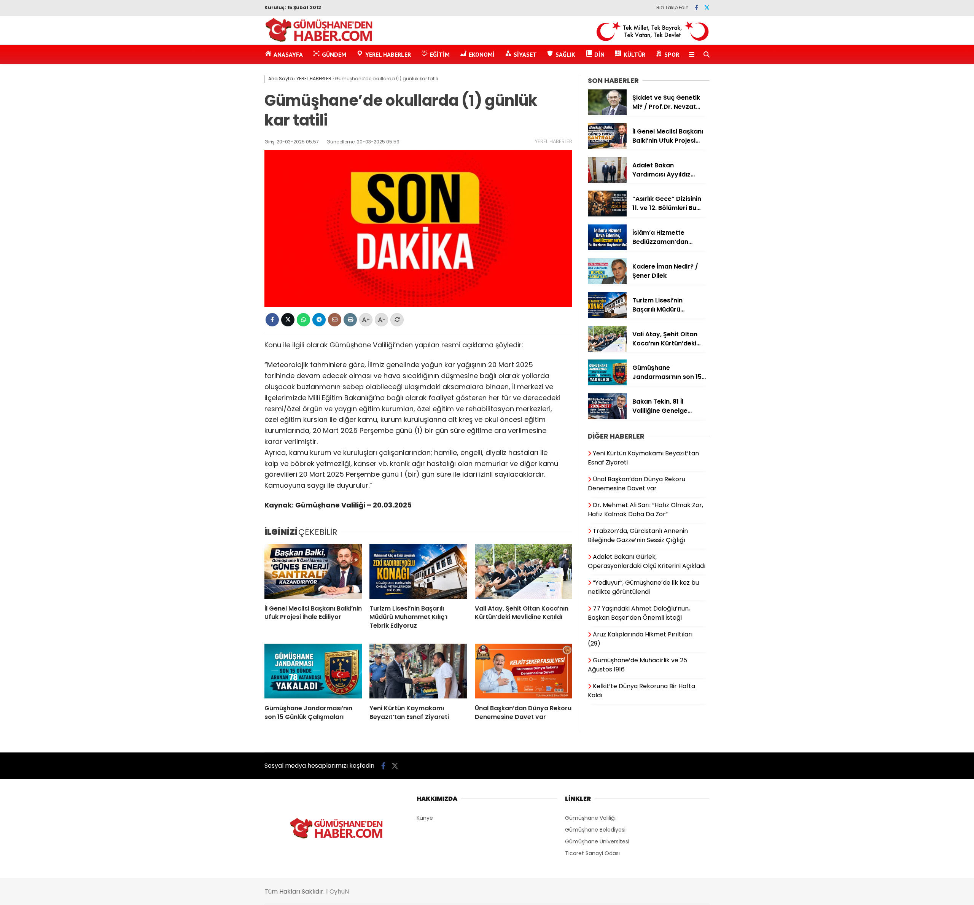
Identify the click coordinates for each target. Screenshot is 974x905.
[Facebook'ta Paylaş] (272, 319)
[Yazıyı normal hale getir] (397, 319)
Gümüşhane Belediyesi (595, 829)
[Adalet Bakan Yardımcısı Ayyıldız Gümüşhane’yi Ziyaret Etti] (607, 181)
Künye (425, 818)
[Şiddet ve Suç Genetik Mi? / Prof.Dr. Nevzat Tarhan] (607, 113)
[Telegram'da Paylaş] (319, 319)
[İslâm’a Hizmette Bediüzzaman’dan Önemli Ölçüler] (607, 248)
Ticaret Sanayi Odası (592, 853)
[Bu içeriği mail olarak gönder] (334, 319)
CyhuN (339, 891)
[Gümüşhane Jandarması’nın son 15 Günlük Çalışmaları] (313, 671)
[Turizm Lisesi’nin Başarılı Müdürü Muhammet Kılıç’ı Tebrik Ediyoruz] (418, 571)
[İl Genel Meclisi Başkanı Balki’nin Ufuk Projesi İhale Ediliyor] (313, 571)
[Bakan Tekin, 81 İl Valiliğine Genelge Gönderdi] (607, 417)
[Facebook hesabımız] (696, 7)
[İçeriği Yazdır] (350, 319)
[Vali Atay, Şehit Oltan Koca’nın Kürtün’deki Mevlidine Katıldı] (523, 571)
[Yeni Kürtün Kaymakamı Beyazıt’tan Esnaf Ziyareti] (418, 671)
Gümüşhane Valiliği (590, 818)
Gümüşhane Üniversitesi (597, 841)
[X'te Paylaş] (287, 319)
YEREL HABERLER (553, 141)
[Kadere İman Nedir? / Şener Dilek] (607, 282)
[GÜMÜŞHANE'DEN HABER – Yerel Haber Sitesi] (319, 41)
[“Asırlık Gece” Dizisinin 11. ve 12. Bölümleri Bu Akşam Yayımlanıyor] (607, 214)
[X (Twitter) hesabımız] (707, 7)
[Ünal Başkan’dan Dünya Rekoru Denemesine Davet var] (523, 671)
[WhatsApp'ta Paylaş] (303, 319)
